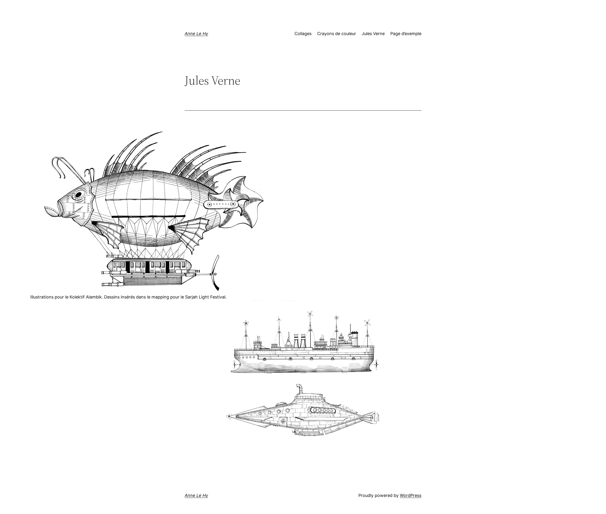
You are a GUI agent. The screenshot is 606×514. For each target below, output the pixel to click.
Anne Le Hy (196, 33)
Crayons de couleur (336, 33)
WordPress (410, 495)
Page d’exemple (405, 33)
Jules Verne (373, 33)
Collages (303, 33)
